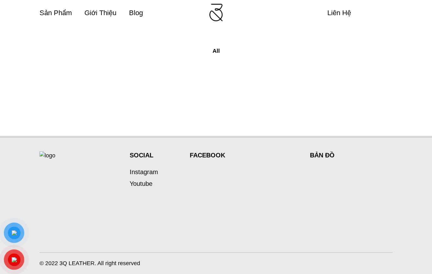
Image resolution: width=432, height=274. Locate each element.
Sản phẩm (56, 13)
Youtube (141, 183)
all (216, 51)
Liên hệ (339, 13)
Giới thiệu (100, 13)
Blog (136, 13)
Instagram (144, 171)
